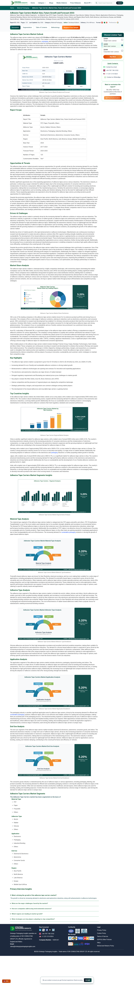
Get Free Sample (83, 505)
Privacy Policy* (90, 508)
